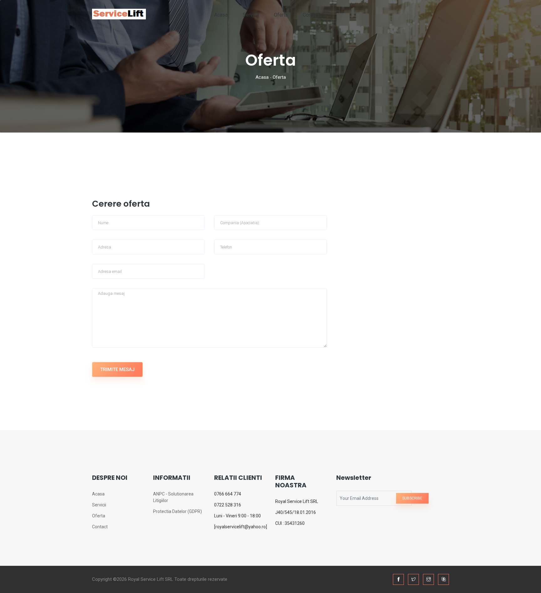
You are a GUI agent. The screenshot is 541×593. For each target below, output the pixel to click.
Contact (311, 15)
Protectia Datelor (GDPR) (177, 511)
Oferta (281, 15)
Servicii (251, 15)
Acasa (221, 15)
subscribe (412, 498)
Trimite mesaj (117, 369)
